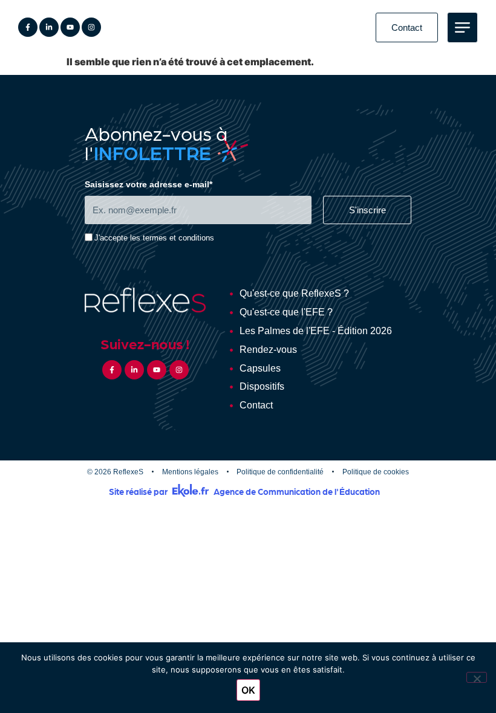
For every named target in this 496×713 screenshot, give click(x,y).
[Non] (476, 677)
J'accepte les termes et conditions (154, 238)
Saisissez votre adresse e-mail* (148, 184)
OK (248, 690)
